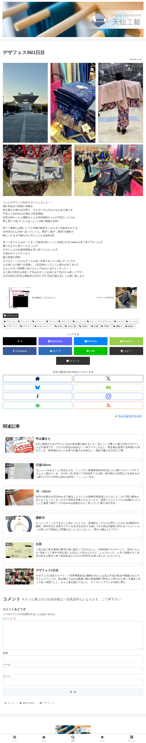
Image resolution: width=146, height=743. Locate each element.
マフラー (27, 326)
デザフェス (12, 315)
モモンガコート (44, 326)
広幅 (96, 326)
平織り (85, 326)
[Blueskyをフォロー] (37, 387)
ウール (52, 321)
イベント (39, 321)
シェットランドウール (100, 321)
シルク (120, 321)
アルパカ (11, 321)
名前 (5, 653)
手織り (107, 326)
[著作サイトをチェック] (37, 378)
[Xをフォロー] (108, 378)
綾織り (131, 326)
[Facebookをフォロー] (37, 396)
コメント (9, 618)
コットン (79, 321)
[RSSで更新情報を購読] (108, 405)
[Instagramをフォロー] (108, 396)
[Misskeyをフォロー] (108, 387)
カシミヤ (65, 321)
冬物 (60, 326)
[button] (126, 351)
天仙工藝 (72, 326)
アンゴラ (25, 321)
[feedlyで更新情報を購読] (37, 405)
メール (6, 664)
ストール (133, 321)
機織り (119, 326)
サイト (6, 676)
